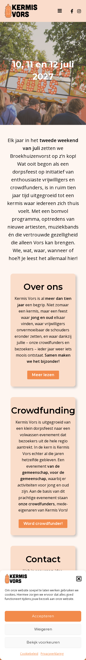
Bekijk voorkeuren (43, 642)
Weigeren (43, 629)
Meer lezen (43, 375)
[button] (78, 578)
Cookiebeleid (29, 654)
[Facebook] (72, 11)
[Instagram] (79, 11)
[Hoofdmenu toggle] (59, 10)
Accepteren (43, 616)
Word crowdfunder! (43, 523)
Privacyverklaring (52, 654)
